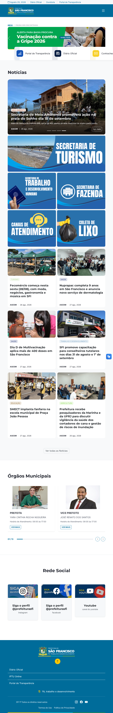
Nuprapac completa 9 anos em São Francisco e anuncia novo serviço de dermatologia (81, 289)
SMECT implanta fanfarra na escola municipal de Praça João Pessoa (30, 413)
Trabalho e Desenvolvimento (74, 341)
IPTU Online (15, 676)
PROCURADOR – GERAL (74, 513)
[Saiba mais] (56, 154)
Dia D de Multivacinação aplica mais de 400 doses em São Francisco (31, 351)
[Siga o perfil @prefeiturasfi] (76, 702)
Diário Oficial (36, 2)
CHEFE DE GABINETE (22, 513)
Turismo (15, 279)
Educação (15, 403)
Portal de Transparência (70, 2)
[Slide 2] (54, 130)
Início (10, 25)
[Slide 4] (64, 130)
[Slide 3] (59, 130)
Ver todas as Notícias (56, 450)
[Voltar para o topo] (57, 661)
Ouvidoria (50, 2)
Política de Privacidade (64, 708)
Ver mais (15, 527)
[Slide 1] (49, 130)
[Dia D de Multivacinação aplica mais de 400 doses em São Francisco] (32, 324)
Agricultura (66, 403)
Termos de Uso (45, 708)
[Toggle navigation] (103, 11)
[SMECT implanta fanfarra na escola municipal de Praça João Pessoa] (32, 386)
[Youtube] (86, 702)
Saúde (63, 279)
